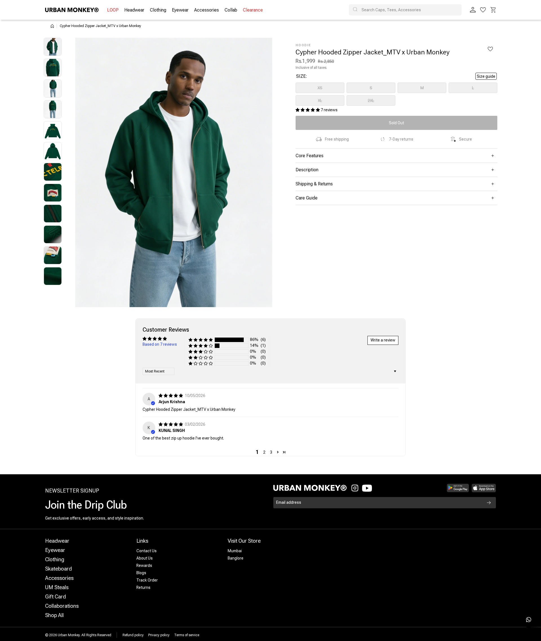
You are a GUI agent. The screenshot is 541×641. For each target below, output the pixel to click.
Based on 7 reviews (160, 344)
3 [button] (271, 452)
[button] (493, 10)
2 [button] (264, 452)
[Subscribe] (489, 502)
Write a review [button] (383, 340)
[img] (171, 395)
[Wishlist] (483, 10)
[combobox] (405, 9)
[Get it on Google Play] (458, 488)
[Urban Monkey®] (72, 10)
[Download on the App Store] (484, 488)
